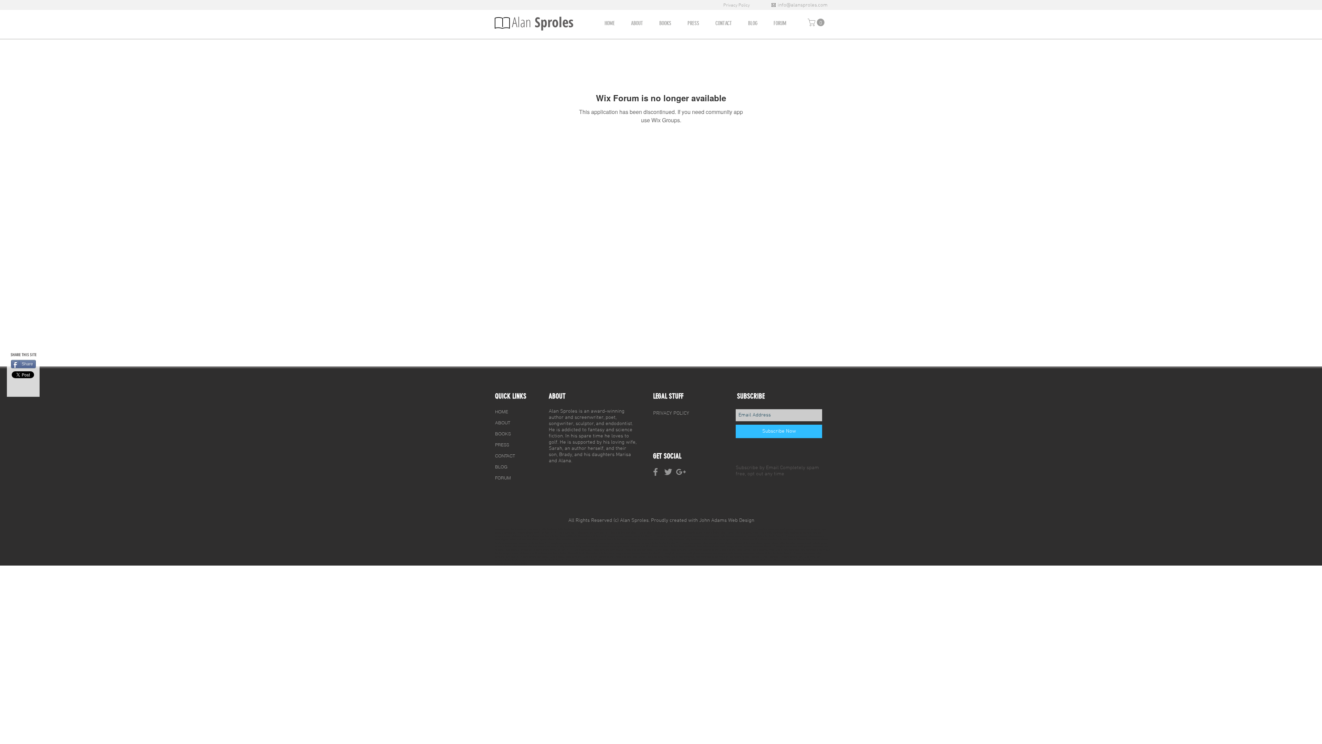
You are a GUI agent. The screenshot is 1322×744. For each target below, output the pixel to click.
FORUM (503, 477)
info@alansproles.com (803, 5)
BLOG (501, 466)
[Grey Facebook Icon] (655, 472)
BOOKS (503, 433)
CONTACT (505, 455)
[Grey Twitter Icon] (668, 472)
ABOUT (502, 422)
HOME (501, 411)
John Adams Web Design (726, 520)
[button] (817, 22)
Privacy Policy (737, 5)
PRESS (502, 444)
